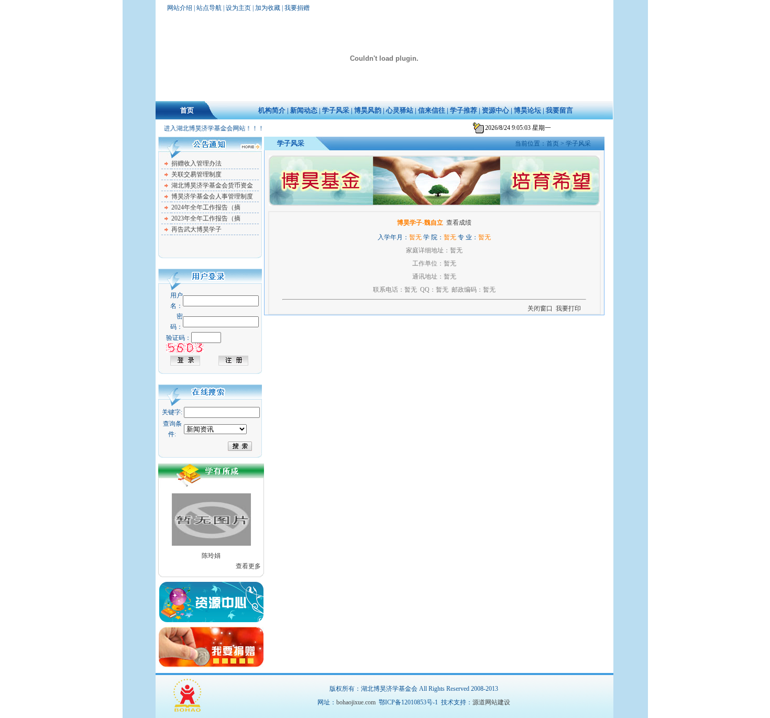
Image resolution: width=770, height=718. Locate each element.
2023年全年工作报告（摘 (205, 218)
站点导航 (209, 8)
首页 (187, 110)
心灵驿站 (399, 110)
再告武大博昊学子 (196, 229)
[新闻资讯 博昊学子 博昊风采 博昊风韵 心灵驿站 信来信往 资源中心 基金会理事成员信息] (215, 429)
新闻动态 (303, 110)
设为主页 (238, 8)
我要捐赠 (297, 8)
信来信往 (431, 110)
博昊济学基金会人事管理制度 (212, 196)
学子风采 (335, 110)
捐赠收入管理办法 (196, 163)
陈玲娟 (211, 555)
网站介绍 (179, 8)
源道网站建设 (491, 702)
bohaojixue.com (356, 702)
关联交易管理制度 (196, 174)
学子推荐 (463, 110)
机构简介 (271, 110)
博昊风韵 (367, 110)
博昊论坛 (527, 110)
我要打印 (568, 308)
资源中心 (495, 110)
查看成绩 (458, 222)
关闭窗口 (540, 308)
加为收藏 (267, 8)
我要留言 (559, 110)
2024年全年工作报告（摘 (205, 207)
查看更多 (248, 566)
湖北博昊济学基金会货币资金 (212, 185)
